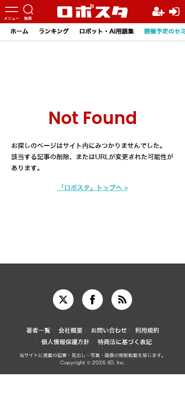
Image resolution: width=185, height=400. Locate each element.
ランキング (54, 31)
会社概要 (71, 330)
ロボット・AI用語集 (106, 31)
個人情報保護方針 (65, 342)
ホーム (19, 31)
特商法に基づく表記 (125, 342)
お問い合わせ (109, 330)
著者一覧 (38, 330)
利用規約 (147, 330)
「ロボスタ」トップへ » (93, 188)
